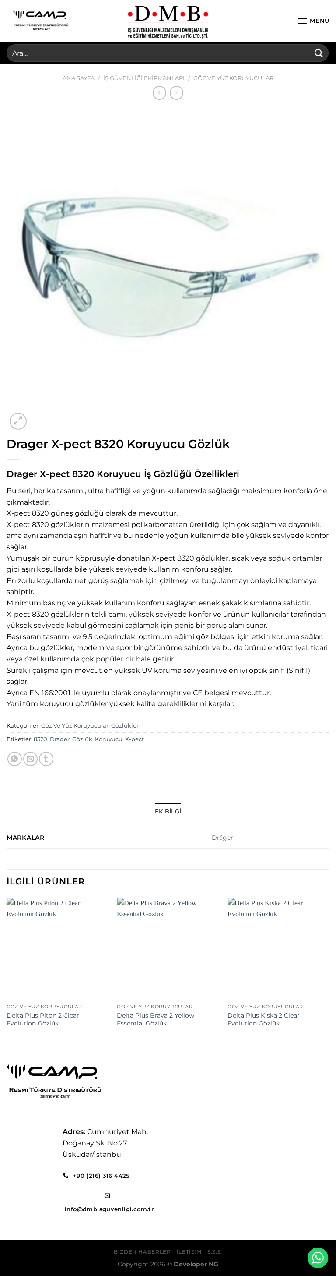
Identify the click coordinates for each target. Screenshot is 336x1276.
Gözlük (82, 739)
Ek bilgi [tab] (168, 811)
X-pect (134, 739)
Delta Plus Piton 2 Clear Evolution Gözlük (43, 1019)
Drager (60, 739)
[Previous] (7, 971)
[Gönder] (319, 52)
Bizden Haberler (142, 1251)
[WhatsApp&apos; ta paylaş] (14, 759)
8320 (40, 739)
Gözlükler (125, 725)
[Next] (329, 971)
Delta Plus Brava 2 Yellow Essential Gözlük (155, 1019)
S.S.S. (214, 1251)
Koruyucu (108, 739)
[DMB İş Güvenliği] (168, 21)
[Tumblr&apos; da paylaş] (46, 759)
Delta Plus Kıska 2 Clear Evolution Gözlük (264, 1019)
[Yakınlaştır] (18, 421)
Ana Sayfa (78, 78)
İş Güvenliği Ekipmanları (144, 78)
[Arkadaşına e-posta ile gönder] (30, 759)
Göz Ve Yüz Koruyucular (233, 78)
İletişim (189, 1251)
